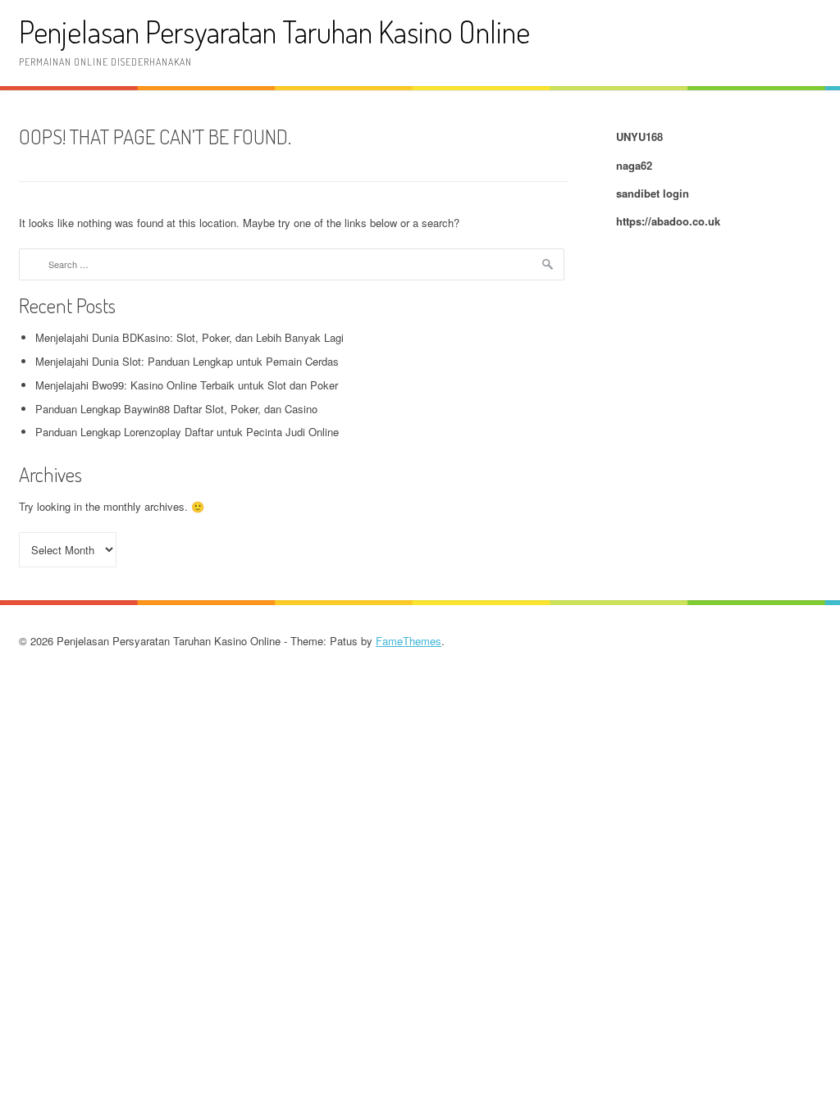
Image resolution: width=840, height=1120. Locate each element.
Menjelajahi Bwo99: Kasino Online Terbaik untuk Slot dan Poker (186, 385)
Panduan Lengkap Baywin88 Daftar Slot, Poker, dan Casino (176, 409)
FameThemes (408, 641)
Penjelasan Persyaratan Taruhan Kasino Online (274, 31)
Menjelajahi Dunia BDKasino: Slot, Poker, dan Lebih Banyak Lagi (189, 337)
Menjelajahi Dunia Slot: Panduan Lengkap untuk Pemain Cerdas (187, 361)
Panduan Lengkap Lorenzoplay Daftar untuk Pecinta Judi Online (187, 431)
